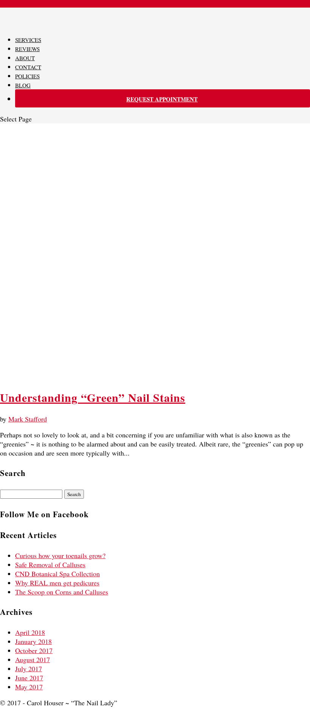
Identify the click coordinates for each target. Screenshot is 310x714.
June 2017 (29, 677)
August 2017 (32, 659)
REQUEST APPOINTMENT (162, 99)
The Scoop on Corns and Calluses (61, 591)
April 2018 (30, 632)
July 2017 (28, 668)
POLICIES (27, 76)
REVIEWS (27, 49)
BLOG (23, 85)
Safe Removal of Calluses (50, 564)
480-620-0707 (155, 4)
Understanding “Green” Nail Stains (92, 397)
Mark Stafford (27, 418)
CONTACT (28, 67)
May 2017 (29, 686)
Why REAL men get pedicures (57, 582)
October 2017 (34, 650)
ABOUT (25, 58)
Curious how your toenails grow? (60, 555)
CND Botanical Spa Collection (57, 573)
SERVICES (28, 40)
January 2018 (33, 641)
